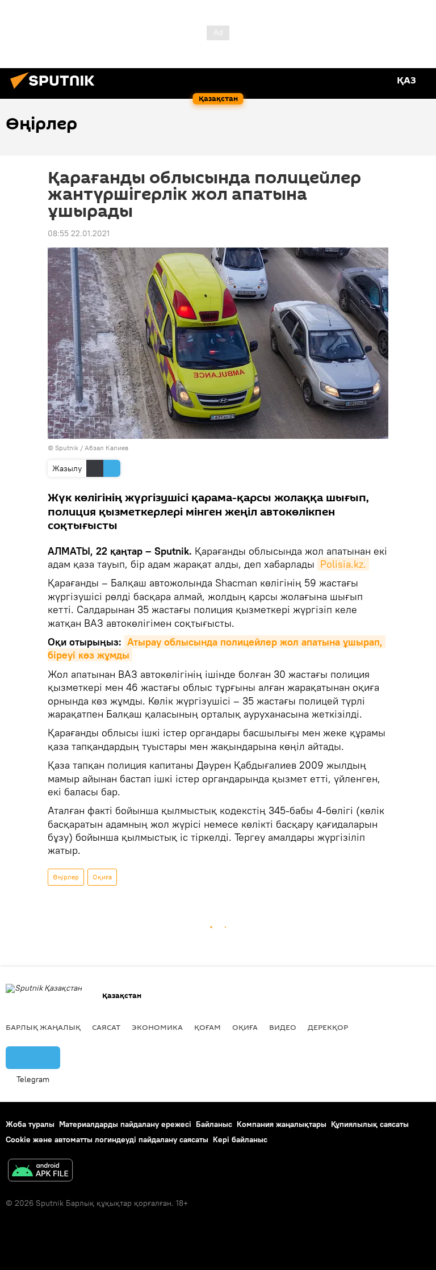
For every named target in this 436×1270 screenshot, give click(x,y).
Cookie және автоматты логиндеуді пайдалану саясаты (107, 1139)
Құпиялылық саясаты (370, 1124)
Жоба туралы (30, 1124)
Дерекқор (328, 1027)
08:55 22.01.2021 (79, 233)
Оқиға (102, 877)
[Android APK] (40, 1171)
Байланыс (214, 1124)
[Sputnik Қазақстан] (56, 90)
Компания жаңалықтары (281, 1124)
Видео (282, 1027)
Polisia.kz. (343, 564)
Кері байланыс (240, 1139)
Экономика (157, 1027)
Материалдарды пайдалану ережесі (125, 1124)
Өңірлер (66, 877)
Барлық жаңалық (43, 1027)
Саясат (106, 1027)
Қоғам (207, 1027)
